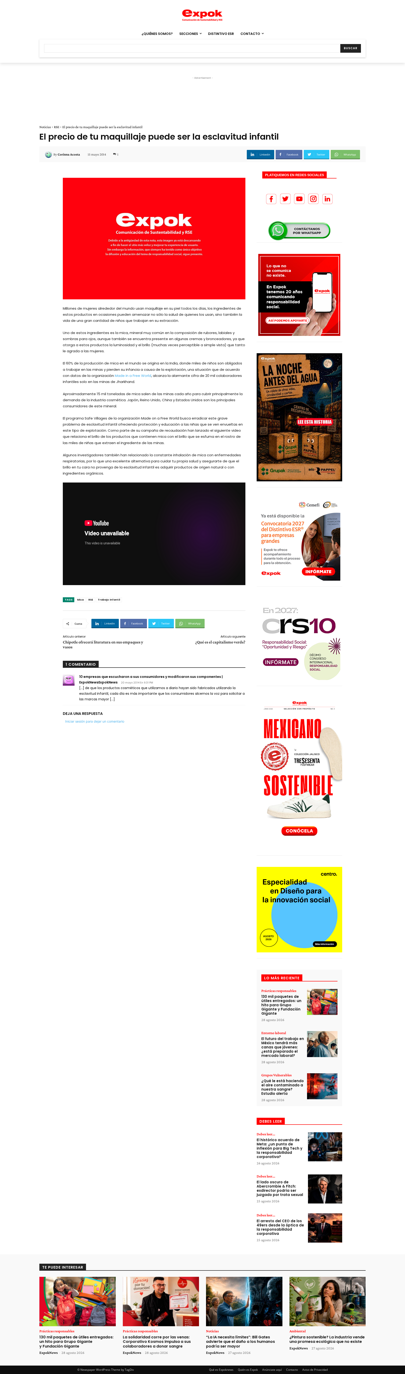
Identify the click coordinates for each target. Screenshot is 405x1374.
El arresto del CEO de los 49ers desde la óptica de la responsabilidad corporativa (280, 1227)
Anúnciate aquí (272, 1370)
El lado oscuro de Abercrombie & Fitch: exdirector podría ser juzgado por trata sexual (280, 1188)
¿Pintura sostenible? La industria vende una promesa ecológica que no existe (327, 1339)
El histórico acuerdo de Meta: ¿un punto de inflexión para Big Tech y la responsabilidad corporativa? (279, 1148)
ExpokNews (48, 1353)
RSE (56, 127)
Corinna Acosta (69, 154)
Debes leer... (266, 1134)
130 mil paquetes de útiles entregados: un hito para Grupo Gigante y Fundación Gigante (281, 1005)
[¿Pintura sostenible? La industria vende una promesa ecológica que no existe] (327, 1301)
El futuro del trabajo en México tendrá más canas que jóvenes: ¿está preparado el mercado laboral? (282, 1047)
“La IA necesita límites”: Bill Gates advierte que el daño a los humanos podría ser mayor (240, 1341)
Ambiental (297, 1331)
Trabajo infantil (109, 600)
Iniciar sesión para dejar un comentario (94, 721)
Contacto (292, 1370)
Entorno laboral (273, 1033)
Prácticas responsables (278, 991)
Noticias (45, 127)
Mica (80, 600)
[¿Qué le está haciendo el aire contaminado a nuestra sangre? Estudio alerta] (322, 1086)
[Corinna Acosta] (49, 154)
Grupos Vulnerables (276, 1075)
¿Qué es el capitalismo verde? (220, 642)
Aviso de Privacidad (315, 1370)
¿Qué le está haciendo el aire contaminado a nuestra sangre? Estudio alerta (282, 1087)
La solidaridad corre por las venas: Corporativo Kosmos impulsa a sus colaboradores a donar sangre (157, 1341)
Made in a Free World (133, 375)
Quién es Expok (248, 1370)
